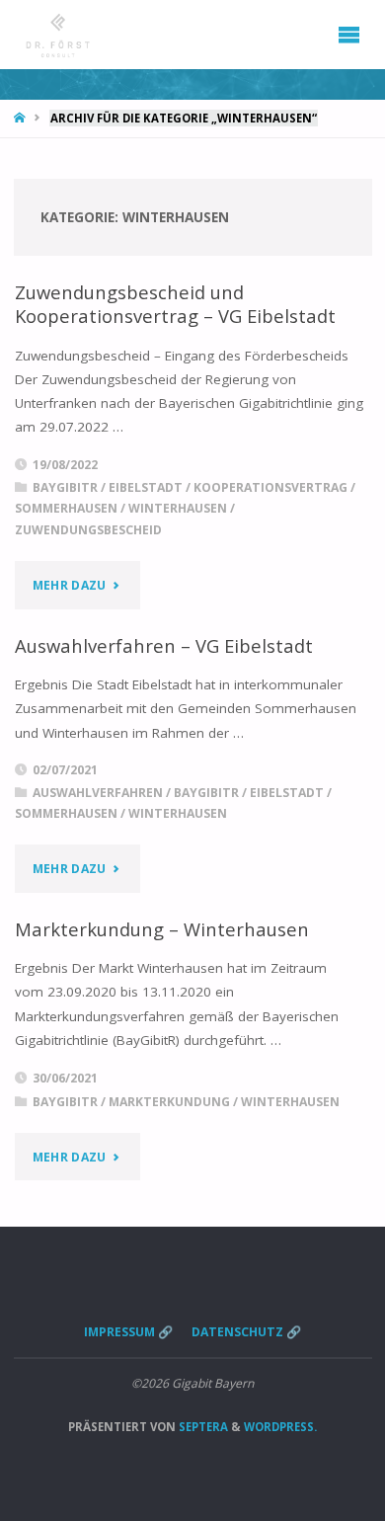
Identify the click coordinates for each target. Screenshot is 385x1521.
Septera (202, 1426)
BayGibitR (65, 487)
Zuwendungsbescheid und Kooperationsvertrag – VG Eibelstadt (175, 304)
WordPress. (280, 1426)
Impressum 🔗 (128, 1331)
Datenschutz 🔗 (246, 1331)
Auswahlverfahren (98, 792)
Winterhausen (177, 508)
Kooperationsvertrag (270, 487)
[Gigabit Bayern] (58, 34)
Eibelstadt (146, 487)
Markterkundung (169, 1101)
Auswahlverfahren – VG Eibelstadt (164, 645)
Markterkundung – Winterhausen (162, 929)
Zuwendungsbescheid (88, 529)
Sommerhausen (66, 508)
